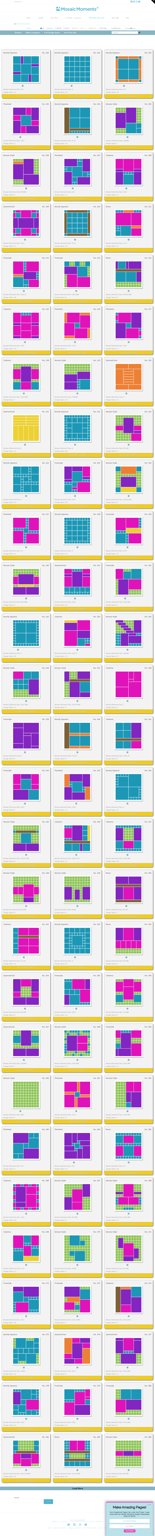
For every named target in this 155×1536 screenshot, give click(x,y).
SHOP (49, 1528)
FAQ (105, 1528)
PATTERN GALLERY (90, 1528)
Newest (18, 32)
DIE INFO (62, 1528)
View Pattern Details (26, 96)
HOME (55, 1528)
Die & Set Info (70, 32)
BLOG (101, 1528)
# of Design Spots (52, 32)
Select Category (33, 32)
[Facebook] (132, 1)
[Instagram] (137, 1)
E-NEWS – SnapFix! (75, 1528)
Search (16, 1498)
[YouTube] (134, 1)
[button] (153, 2)
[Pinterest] (139, 1)
